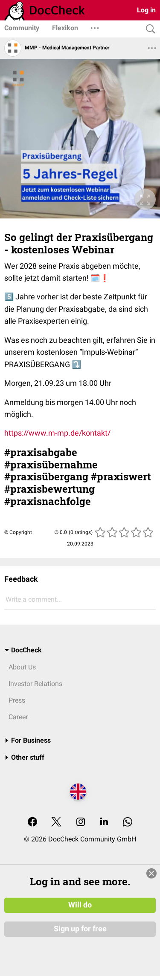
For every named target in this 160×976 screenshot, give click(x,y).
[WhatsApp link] (127, 822)
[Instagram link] (80, 822)
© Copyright (18, 532)
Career (18, 717)
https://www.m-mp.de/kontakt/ (57, 432)
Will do (80, 905)
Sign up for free (80, 928)
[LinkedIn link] (104, 822)
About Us (22, 667)
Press (17, 700)
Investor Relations (35, 684)
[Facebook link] (32, 822)
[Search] (148, 29)
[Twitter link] (56, 822)
